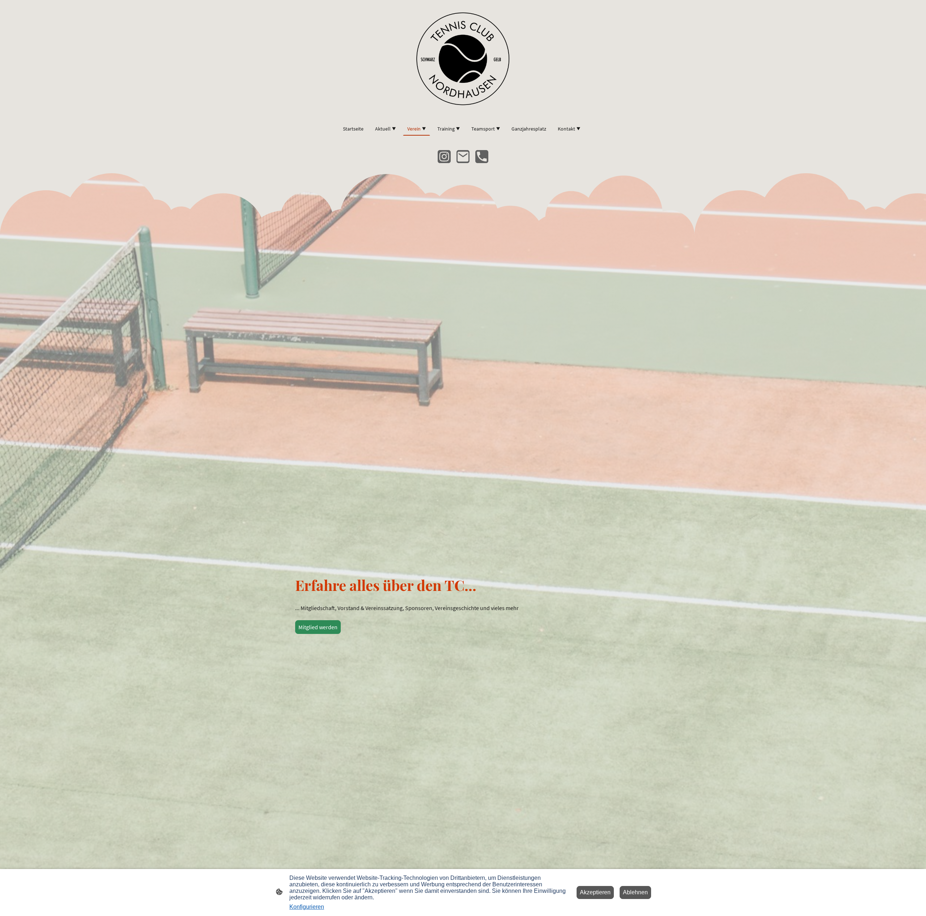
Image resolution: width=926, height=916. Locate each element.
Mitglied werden (317, 627)
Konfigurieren (306, 907)
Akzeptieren (595, 892)
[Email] (463, 156)
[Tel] (481, 156)
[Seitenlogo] (463, 57)
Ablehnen (635, 892)
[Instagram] (444, 156)
